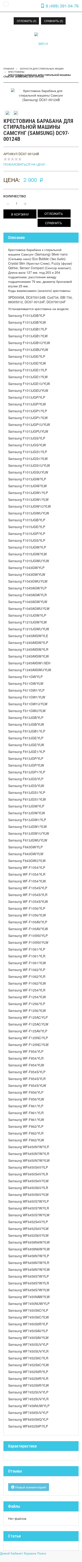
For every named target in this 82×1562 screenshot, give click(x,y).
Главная (8, 68)
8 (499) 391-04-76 (62, 6)
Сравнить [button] (53, 223)
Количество (14, 196)
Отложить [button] (53, 213)
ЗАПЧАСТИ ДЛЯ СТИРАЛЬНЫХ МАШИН (42, 68)
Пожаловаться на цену (24, 164)
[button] (19, 214)
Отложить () (26, 21)
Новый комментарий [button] (30, 1487)
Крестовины (16, 71)
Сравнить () (53, 21)
